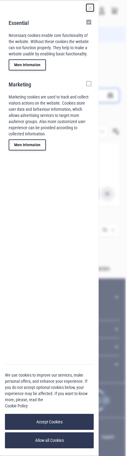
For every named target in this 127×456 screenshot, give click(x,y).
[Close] (90, 7)
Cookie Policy (16, 405)
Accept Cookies (49, 421)
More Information (27, 65)
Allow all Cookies (49, 440)
